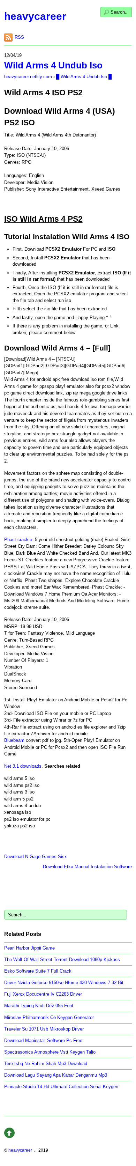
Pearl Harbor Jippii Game (29, 948)
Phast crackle (18, 539)
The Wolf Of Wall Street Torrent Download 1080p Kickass (62, 959)
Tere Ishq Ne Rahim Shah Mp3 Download (45, 1063)
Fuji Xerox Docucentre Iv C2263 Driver (43, 994)
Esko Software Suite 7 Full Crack (37, 971)
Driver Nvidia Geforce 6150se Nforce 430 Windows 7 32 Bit (63, 982)
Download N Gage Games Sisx (35, 856)
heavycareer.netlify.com (28, 76)
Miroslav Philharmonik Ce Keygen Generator (49, 1017)
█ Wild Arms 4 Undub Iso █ (84, 76)
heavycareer (35, 16)
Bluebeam (14, 740)
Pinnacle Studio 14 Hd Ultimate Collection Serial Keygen (61, 1086)
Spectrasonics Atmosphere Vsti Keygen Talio (50, 1052)
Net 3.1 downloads (22, 766)
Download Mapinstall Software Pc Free (43, 1040)
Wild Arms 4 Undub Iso (53, 65)
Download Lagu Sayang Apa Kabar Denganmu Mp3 (55, 1075)
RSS (19, 37)
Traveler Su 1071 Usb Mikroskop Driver (44, 1029)
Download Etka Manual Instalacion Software (87, 866)
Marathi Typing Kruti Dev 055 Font (38, 1005)
